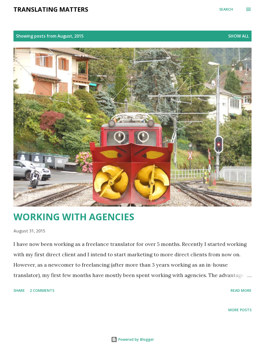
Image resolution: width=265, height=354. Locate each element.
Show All (238, 36)
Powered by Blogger (135, 339)
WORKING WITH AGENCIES (73, 216)
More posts (240, 309)
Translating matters (50, 9)
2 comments (42, 290)
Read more (241, 290)
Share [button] (19, 290)
